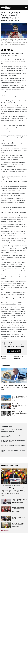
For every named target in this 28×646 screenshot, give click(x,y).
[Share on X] (2, 50)
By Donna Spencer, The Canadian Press (12, 53)
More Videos (4, 530)
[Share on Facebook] (5, 50)
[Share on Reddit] (8, 50)
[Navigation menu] (26, 7)
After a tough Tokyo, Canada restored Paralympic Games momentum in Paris (10, 16)
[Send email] (12, 50)
